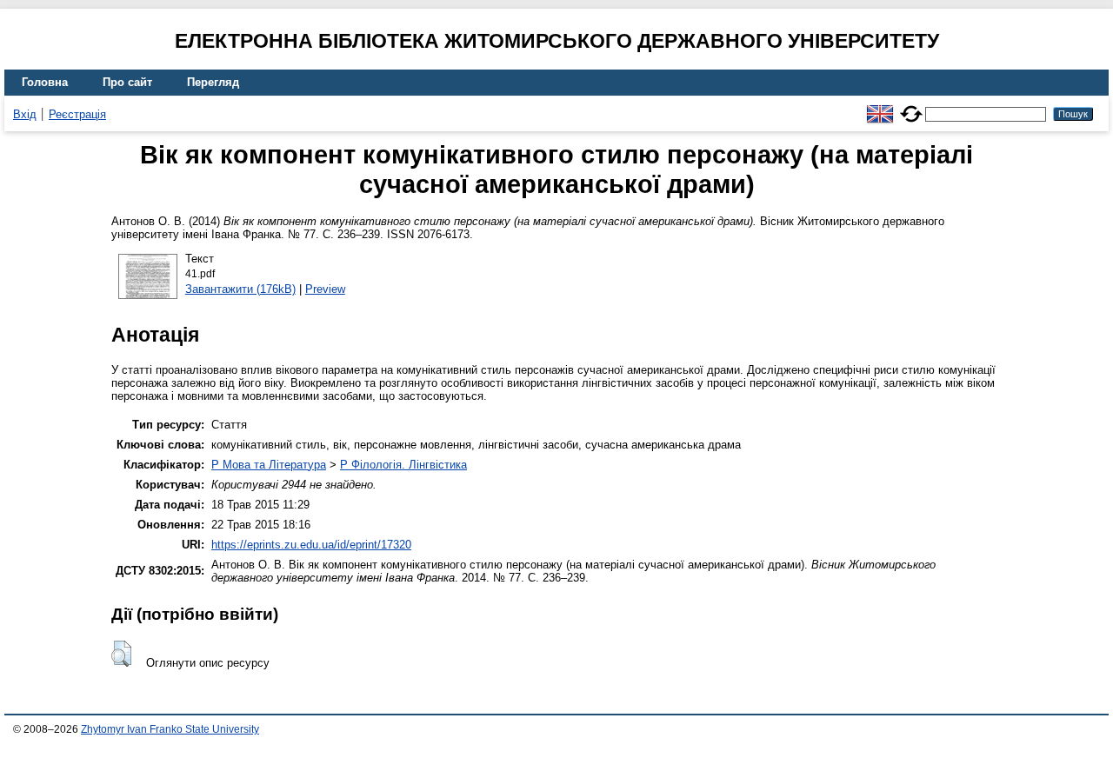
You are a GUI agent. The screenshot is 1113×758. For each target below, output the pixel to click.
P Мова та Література (268, 464)
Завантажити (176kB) (240, 289)
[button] (121, 654)
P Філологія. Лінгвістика (403, 464)
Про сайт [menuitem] (127, 82)
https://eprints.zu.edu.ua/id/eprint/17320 (311, 544)
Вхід (25, 114)
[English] (880, 106)
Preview (325, 289)
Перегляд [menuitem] (213, 82)
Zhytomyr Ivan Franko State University (170, 729)
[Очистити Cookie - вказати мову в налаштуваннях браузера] (911, 106)
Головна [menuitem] (45, 82)
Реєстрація (77, 114)
